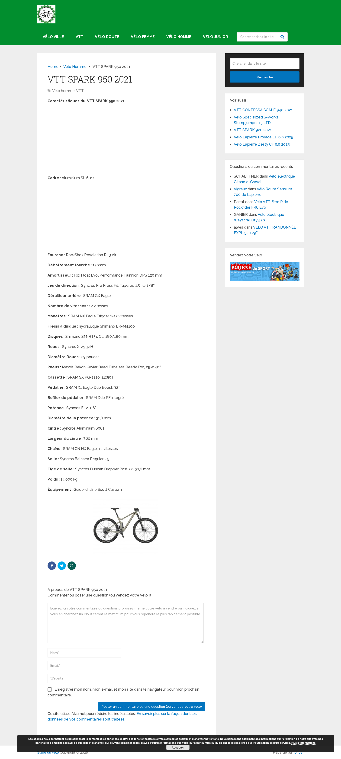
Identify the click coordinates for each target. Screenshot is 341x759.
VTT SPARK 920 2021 (253, 130)
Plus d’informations (303, 742)
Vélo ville (53, 37)
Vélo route (107, 37)
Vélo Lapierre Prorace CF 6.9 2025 (263, 137)
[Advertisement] (126, 140)
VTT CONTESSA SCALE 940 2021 (263, 110)
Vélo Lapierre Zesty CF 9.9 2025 (262, 144)
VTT (79, 37)
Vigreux (240, 189)
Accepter (178, 747)
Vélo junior (215, 37)
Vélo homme (178, 37)
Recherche (283, 36)
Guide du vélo (48, 752)
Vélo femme (143, 37)
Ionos (298, 752)
